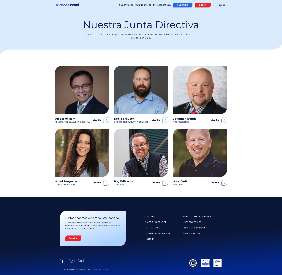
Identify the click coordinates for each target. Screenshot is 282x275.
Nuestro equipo (192, 222)
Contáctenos (152, 228)
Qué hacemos (126, 5)
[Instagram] (71, 261)
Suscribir (182, 5)
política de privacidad (101, 269)
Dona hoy (73, 238)
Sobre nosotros (192, 233)
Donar (202, 5)
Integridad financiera (158, 233)
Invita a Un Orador (156, 222)
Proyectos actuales (195, 228)
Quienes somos (143, 5)
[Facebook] (62, 261)
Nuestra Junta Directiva (197, 216)
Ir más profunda (162, 5)
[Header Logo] (67, 5)
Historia (149, 239)
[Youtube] (80, 261)
